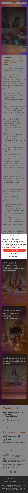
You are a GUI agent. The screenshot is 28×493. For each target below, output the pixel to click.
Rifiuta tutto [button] (14, 253)
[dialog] (14, 246)
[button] (14, 256)
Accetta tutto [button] (14, 250)
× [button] (25, 235)
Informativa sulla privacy (14, 247)
